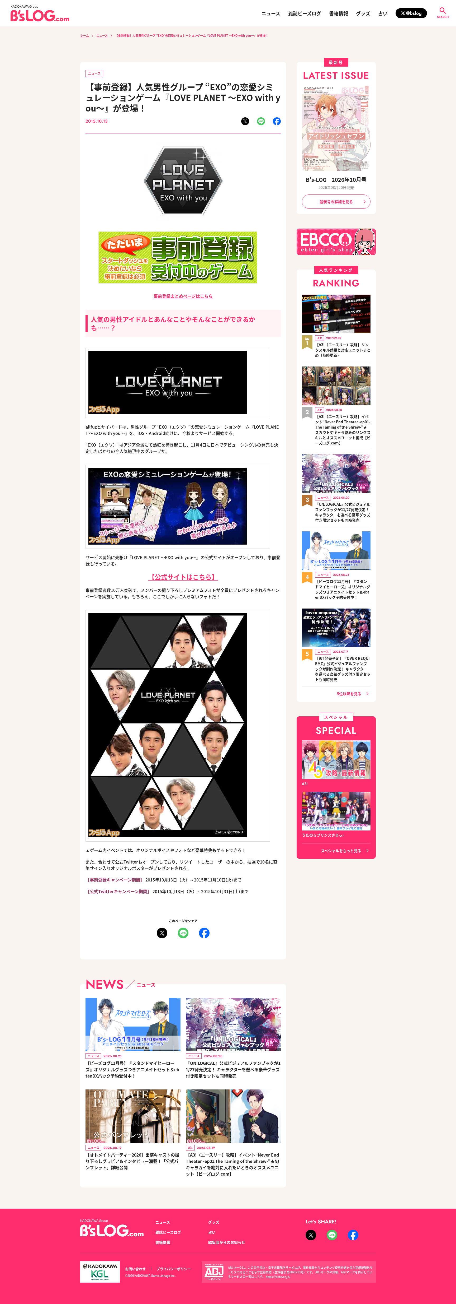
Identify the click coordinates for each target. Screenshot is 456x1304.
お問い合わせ (135, 1268)
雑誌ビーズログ (304, 13)
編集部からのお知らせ (226, 1242)
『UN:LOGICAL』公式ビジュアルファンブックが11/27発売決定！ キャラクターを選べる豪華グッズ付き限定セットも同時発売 (233, 1069)
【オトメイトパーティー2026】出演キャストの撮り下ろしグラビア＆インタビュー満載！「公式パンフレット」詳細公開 (132, 1161)
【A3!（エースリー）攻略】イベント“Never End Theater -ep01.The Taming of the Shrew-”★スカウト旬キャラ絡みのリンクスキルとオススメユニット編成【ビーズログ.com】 (342, 430)
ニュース (271, 13)
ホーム (84, 35)
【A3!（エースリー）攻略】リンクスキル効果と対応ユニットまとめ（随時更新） (342, 350)
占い (383, 13)
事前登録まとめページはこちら (183, 296)
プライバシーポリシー (173, 1268)
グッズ (363, 13)
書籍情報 (338, 13)
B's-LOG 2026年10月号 (336, 179)
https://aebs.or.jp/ (278, 1276)
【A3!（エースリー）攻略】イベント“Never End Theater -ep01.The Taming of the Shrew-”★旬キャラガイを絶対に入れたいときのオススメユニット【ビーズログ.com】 (232, 1164)
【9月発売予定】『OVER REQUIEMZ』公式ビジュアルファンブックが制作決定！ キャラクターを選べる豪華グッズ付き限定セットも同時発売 (342, 669)
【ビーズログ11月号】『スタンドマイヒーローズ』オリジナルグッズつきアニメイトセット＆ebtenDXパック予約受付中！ (132, 1069)
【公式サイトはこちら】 (183, 576)
